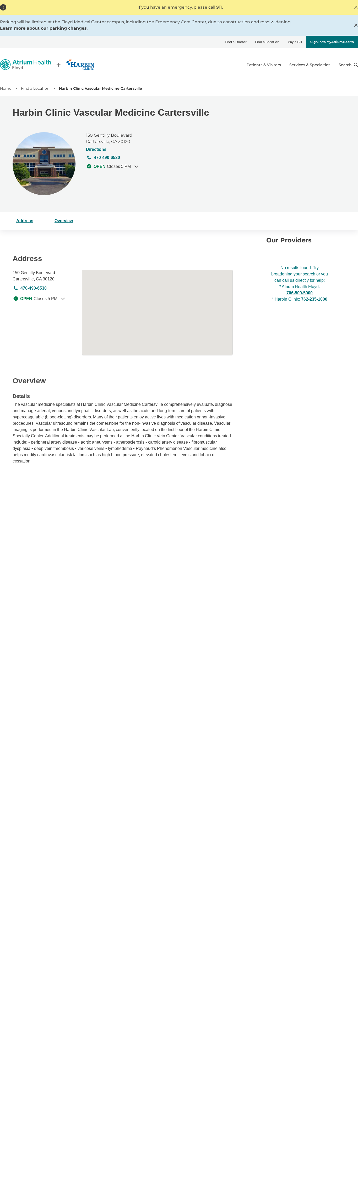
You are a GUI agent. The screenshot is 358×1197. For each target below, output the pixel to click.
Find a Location (267, 42)
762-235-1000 (314, 299)
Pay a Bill (295, 42)
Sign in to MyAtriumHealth (332, 42)
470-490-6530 (107, 157)
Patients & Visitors (264, 64)
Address (24, 221)
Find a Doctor (236, 42)
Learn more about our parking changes (43, 28)
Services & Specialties (309, 64)
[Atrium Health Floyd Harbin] (47, 64)
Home (5, 88)
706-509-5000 (299, 293)
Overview (64, 221)
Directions (96, 149)
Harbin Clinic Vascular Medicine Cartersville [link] (100, 88)
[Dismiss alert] (356, 7)
